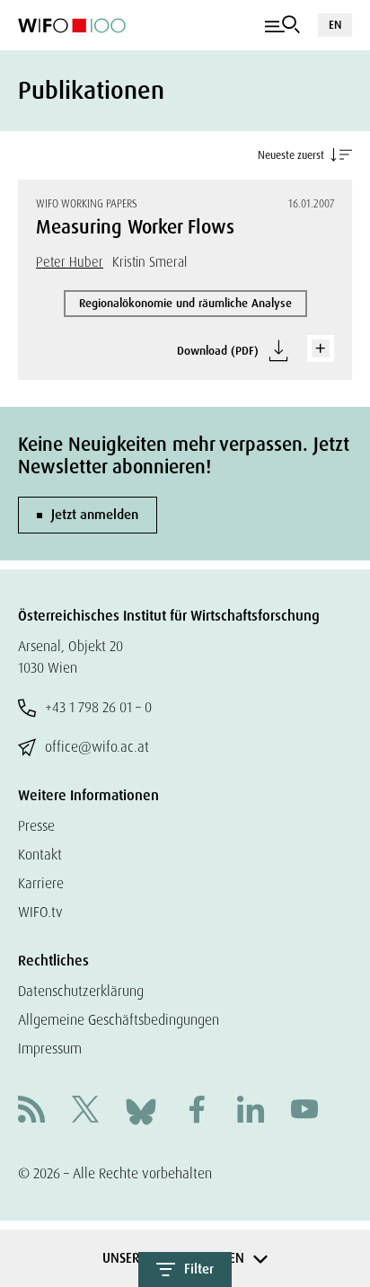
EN (335, 24)
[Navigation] (282, 25)
